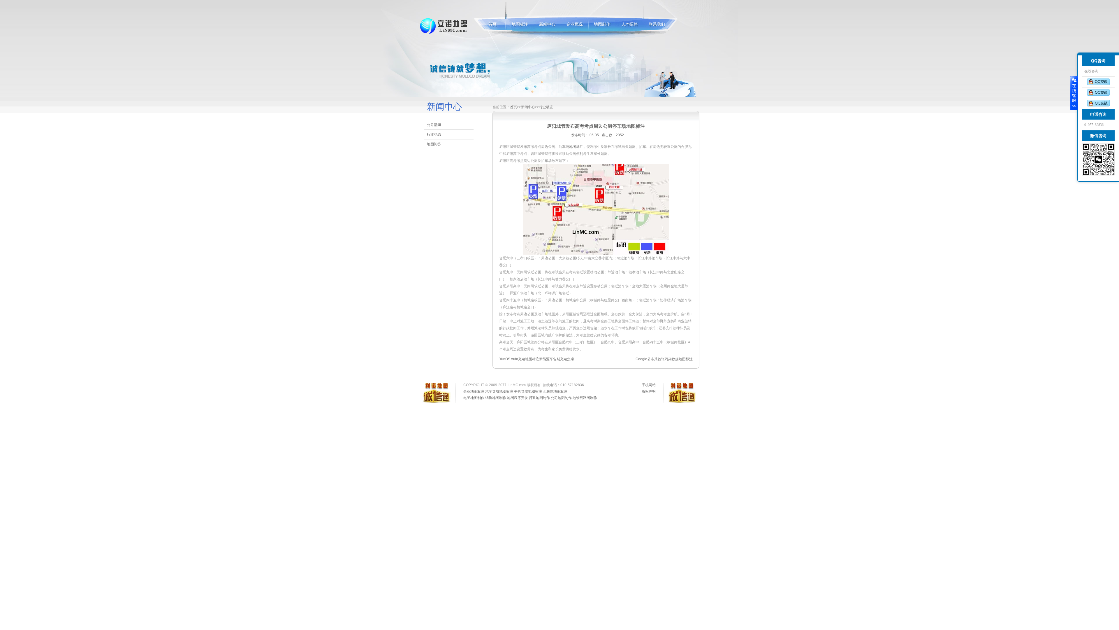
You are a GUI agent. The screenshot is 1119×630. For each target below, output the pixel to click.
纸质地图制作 (495, 398)
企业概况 (574, 24)
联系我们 (657, 24)
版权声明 (649, 391)
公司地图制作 (561, 398)
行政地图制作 (539, 398)
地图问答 (434, 144)
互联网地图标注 (555, 391)
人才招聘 (629, 24)
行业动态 (434, 134)
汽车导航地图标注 (499, 391)
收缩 (1074, 93)
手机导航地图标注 (528, 391)
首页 (492, 24)
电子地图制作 (473, 398)
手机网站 (649, 385)
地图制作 (602, 24)
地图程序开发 (517, 398)
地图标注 (444, 26)
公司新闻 (434, 125)
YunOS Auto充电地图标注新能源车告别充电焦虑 (536, 359)
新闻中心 (547, 24)
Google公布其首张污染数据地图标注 (664, 359)
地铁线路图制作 (585, 398)
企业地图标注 (473, 391)
